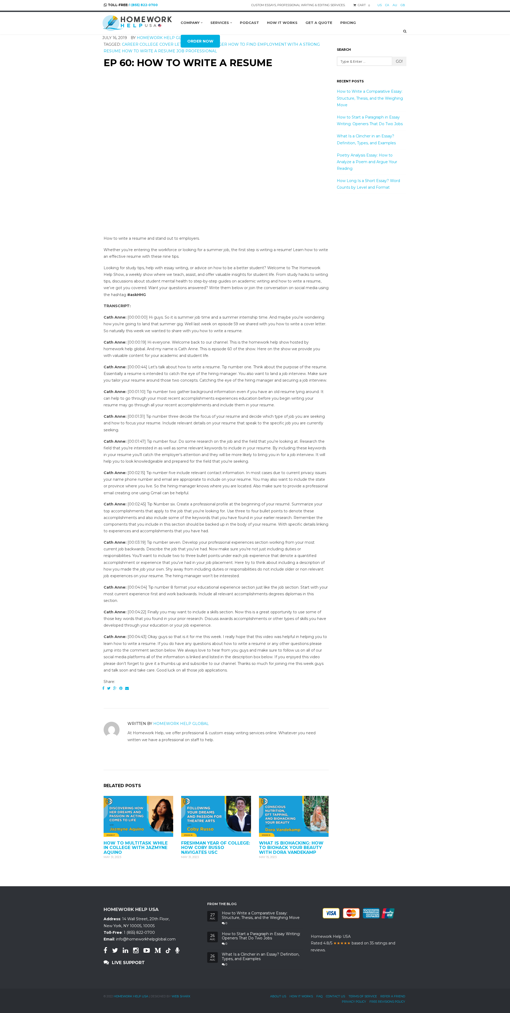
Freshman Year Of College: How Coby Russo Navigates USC (215, 848)
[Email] (127, 688)
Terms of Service (362, 996)
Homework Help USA (131, 996)
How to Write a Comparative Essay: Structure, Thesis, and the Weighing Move (370, 98)
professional (201, 51)
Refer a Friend (392, 996)
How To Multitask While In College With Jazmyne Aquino (136, 848)
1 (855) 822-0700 (143, 5)
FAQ (319, 996)
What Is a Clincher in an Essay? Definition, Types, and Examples (260, 956)
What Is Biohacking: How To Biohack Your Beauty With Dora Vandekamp (291, 848)
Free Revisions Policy (387, 1001)
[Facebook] (103, 688)
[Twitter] (108, 688)
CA (387, 5)
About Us (278, 996)
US (379, 5)
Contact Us (335, 996)
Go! (399, 61)
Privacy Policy (354, 1001)
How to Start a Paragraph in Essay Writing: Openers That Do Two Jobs (261, 936)
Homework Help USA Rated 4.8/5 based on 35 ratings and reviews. (353, 943)
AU (395, 5)
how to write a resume (148, 51)
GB (403, 5)
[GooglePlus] (115, 688)
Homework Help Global (181, 723)
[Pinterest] (120, 688)
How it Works (301, 996)
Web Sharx (181, 996)
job (180, 51)
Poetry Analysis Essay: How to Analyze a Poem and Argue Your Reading (367, 162)
